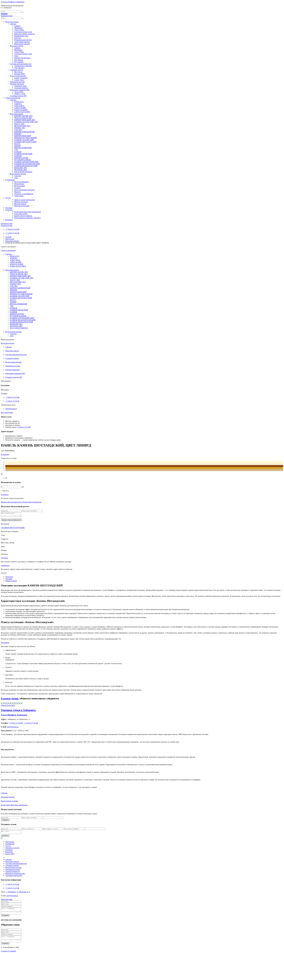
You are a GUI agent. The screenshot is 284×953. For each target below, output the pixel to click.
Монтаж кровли (20, 204)
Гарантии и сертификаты (23, 194)
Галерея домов (9, 698)
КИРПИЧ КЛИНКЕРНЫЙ (24, 132)
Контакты (9, 220)
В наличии (5, 454)
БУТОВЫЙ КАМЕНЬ (22, 160)
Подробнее (5, 643)
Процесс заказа (11, 581)
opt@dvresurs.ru (11, 409)
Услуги (8, 198)
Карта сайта (9, 854)
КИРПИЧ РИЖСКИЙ (22, 136)
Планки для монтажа (22, 58)
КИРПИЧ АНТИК (21, 158)
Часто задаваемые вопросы (24, 190)
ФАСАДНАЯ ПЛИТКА (23, 172)
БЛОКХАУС (19, 102)
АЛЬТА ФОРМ (20, 108)
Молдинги (18, 72)
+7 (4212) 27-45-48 (12, 233)
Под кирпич (18, 62)
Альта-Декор (19, 30)
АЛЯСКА (18, 104)
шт (23, 487)
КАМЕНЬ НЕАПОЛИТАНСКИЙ (27, 164)
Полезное (9, 210)
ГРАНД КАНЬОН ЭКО (23, 118)
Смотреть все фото (8, 705)
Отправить (5, 820)
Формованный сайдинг (23, 40)
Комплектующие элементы (24, 34)
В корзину (5, 494)
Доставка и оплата (12, 848)
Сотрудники (19, 196)
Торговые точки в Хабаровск (18, 710)
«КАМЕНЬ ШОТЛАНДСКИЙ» (13, 528)
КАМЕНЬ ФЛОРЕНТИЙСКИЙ (26, 162)
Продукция (9, 239)
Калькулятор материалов (32, 502)
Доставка (8, 208)
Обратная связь (6, 899)
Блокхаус (17, 38)
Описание (9, 577)
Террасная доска (20, 86)
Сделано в (8, 951)
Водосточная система (18, 76)
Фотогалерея (19, 184)
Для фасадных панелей (23, 66)
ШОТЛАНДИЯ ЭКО (22, 126)
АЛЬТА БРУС (19, 106)
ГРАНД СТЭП (19, 94)
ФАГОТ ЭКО (19, 124)
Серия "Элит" (19, 80)
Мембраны (18, 28)
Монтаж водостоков (21, 206)
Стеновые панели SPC (18, 96)
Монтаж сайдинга (21, 202)
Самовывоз (5, 565)
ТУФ (16, 150)
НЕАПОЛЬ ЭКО (20, 170)
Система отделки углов (23, 32)
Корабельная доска (21, 36)
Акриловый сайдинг (22, 42)
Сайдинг (13, 24)
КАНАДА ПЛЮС (21, 110)
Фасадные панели (16, 46)
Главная (8, 237)
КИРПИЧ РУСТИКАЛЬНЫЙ (25, 138)
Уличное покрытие (17, 84)
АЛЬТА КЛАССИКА (22, 112)
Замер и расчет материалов (24, 200)
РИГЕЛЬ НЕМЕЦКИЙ (23, 148)
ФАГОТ (17, 144)
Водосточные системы (9, 801)
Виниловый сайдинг (22, 44)
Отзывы (17, 188)
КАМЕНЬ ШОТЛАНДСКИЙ (25, 142)
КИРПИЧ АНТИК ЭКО (23, 116)
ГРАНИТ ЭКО (19, 128)
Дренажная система (17, 82)
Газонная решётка (21, 88)
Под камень (18, 60)
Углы (16, 56)
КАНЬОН (18, 152)
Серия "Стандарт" (21, 78)
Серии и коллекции (12, 98)
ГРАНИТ (17, 146)
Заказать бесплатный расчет (11, 502)
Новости (17, 192)
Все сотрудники (7, 412)
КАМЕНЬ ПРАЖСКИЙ (23, 154)
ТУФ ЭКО (18, 130)
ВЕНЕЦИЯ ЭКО (20, 168)
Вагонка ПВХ (19, 74)
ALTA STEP (18, 92)
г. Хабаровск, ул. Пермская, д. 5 (18, 892)
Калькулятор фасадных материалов (27, 212)
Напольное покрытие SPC (20, 90)
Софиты (17, 26)
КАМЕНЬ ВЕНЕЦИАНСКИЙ (25, 166)
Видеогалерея (19, 186)
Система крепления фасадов (20, 64)
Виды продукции (12, 22)
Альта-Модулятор (21, 214)
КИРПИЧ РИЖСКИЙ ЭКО (24, 120)
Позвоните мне (6, 16)
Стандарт (17, 176)
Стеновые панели (16, 70)
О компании (10, 180)
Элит (16, 178)
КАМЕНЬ (18, 156)
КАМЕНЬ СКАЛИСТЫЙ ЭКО (26, 122)
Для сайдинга (19, 68)
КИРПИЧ (18, 134)
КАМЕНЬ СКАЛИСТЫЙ (24, 140)
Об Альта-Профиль (21, 182)
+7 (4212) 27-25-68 (12, 229)
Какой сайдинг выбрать (23, 216)
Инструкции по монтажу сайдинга (27, 218)
